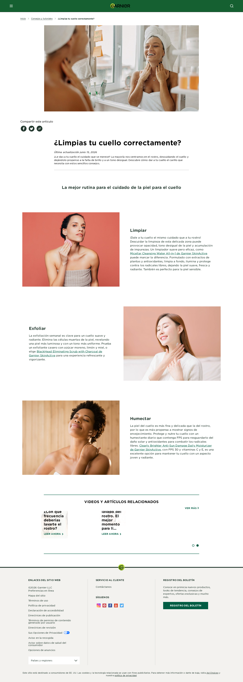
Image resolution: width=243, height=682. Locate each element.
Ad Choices (212, 672)
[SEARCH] (232, 6)
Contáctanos (103, 586)
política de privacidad (126, 675)
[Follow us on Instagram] (98, 605)
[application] (54, 660)
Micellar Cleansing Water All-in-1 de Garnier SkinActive (168, 253)
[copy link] (39, 128)
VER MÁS (191, 508)
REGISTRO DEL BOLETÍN (185, 605)
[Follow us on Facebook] (110, 605)
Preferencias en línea (41, 590)
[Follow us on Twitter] (122, 605)
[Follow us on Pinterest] (104, 605)
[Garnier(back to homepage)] (120, 5)
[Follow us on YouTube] (116, 605)
